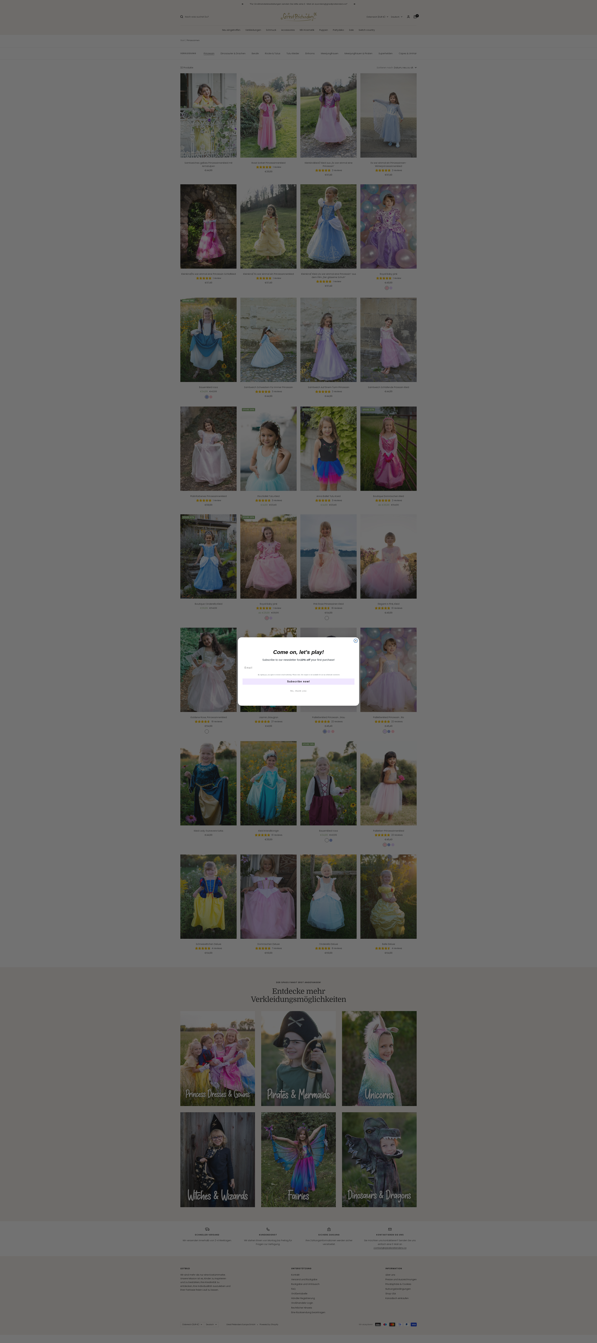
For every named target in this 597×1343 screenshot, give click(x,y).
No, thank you (298, 691)
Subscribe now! (298, 681)
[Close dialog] (356, 641)
